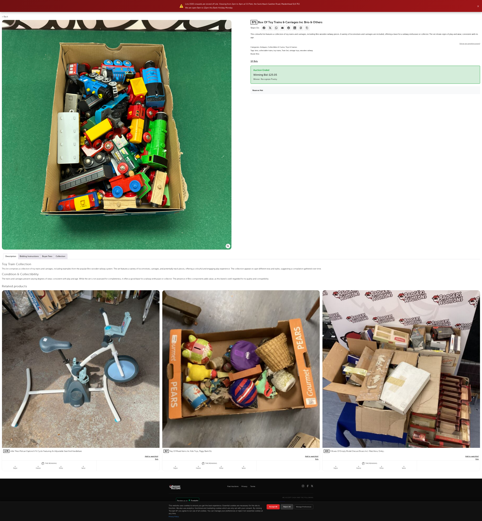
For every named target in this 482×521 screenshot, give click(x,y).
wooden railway (306, 50)
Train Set (285, 50)
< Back (5, 17)
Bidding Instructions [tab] (29, 256)
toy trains (277, 50)
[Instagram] (303, 486)
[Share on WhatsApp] (276, 28)
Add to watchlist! (151, 456)
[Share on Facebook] (264, 28)
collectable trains (266, 50)
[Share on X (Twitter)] (270, 28)
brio (256, 50)
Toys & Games (291, 47)
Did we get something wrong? (470, 44)
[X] (312, 486)
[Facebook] (307, 486)
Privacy (244, 486)
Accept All (273, 507)
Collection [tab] (60, 256)
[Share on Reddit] (288, 28)
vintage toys (294, 50)
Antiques (263, 47)
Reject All (287, 507)
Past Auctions (232, 486)
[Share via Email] (282, 28)
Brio (257, 54)
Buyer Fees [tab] (47, 256)
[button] (228, 246)
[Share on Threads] (301, 28)
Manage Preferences (303, 507)
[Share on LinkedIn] (294, 28)
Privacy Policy (174, 516)
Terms (252, 486)
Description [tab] (10, 256)
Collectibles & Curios (276, 47)
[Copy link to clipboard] (307, 28)
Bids (254, 61)
